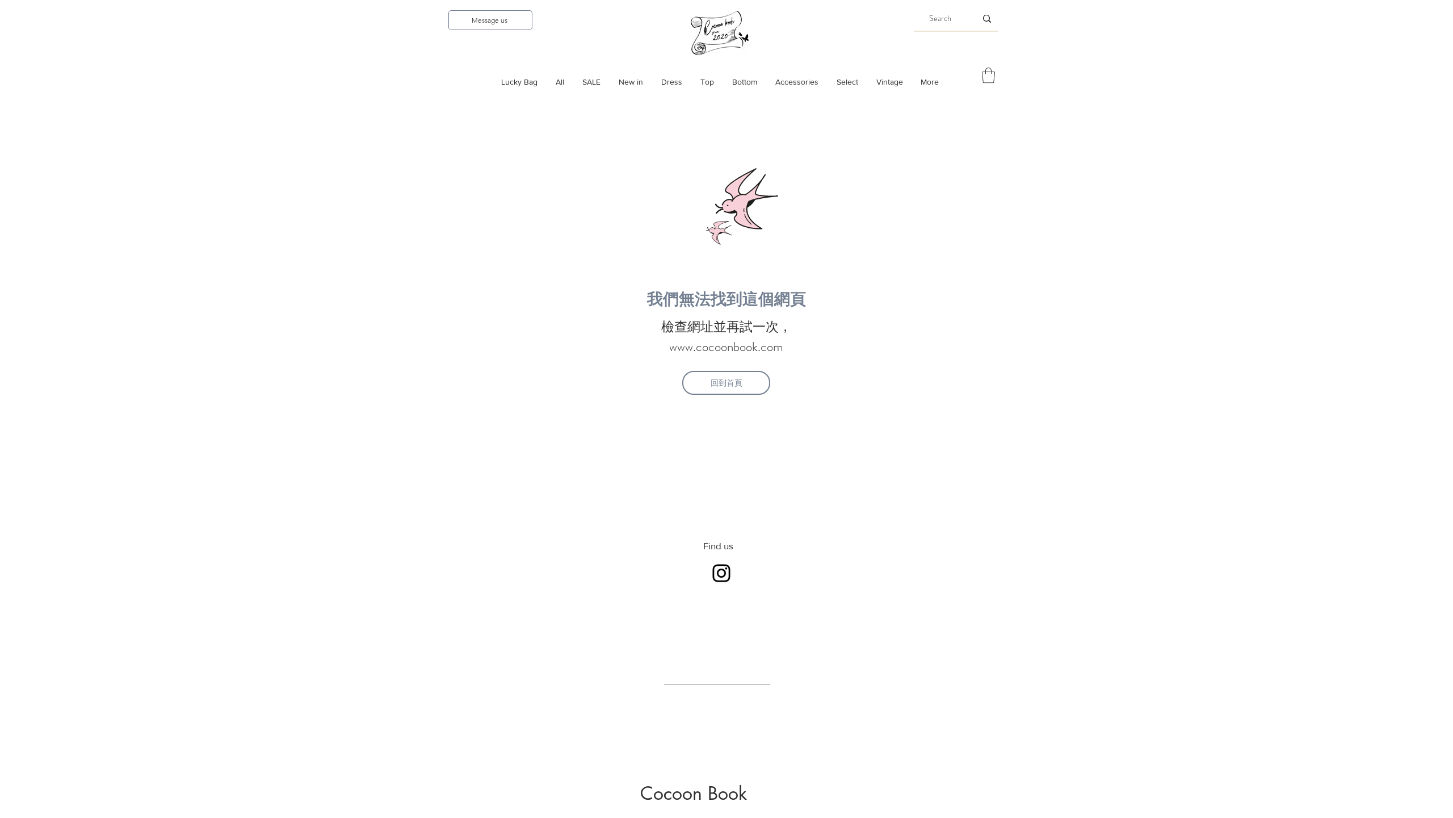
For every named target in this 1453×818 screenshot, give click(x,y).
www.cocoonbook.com (726, 346)
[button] (988, 75)
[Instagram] (721, 573)
